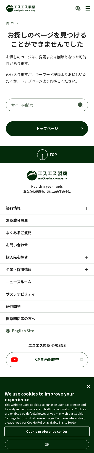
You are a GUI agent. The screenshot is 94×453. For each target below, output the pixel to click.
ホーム (15, 23)
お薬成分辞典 (17, 220)
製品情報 (13, 208)
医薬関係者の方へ (20, 318)
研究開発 (13, 306)
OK (47, 444)
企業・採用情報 (18, 269)
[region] (47, 416)
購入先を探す (17, 257)
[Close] (89, 386)
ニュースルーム (18, 281)
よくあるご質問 (18, 232)
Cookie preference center (47, 431)
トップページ (47, 128)
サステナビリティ (20, 294)
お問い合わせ (17, 244)
